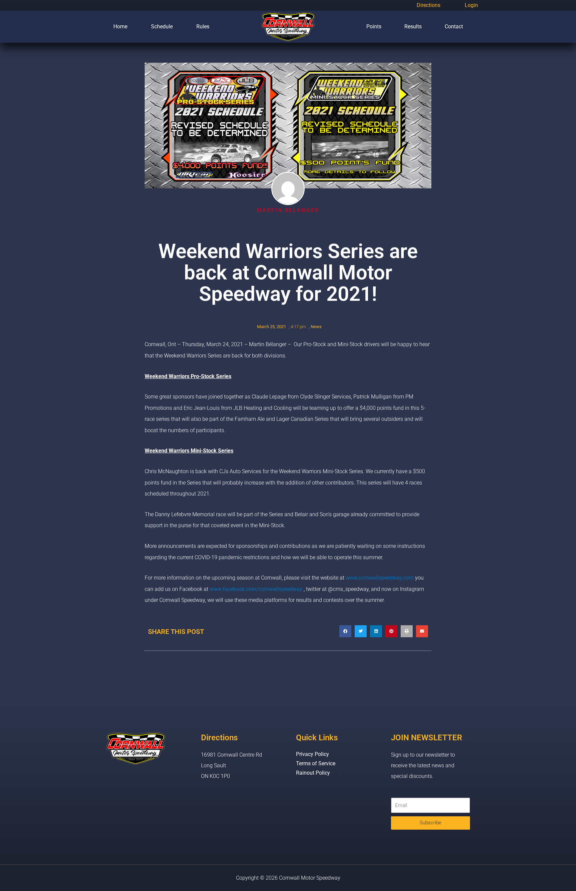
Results (413, 26)
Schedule (162, 26)
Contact (454, 26)
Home (120, 26)
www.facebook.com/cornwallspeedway (256, 589)
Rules (202, 26)
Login (471, 5)
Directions (428, 5)
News (316, 326)
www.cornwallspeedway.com (380, 578)
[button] (345, 631)
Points (373, 26)
